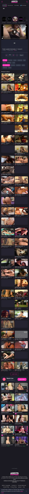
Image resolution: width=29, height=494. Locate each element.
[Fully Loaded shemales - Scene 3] (21, 99)
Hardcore (18, 65)
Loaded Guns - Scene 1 (6, 215)
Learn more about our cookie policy (20, 478)
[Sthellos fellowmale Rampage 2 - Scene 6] (21, 233)
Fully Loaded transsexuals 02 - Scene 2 (6, 81)
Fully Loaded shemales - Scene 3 (20, 102)
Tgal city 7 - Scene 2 (5, 143)
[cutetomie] (21, 399)
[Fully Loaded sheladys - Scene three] (21, 130)
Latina (23, 65)
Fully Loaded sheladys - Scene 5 (20, 91)
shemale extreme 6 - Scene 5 (6, 184)
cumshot (10, 60)
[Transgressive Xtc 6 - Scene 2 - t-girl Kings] (7, 325)
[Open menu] (2, 1)
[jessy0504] (21, 442)
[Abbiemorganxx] (7, 409)
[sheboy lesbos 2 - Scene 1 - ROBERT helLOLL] (7, 367)
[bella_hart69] (7, 431)
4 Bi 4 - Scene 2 (18, 308)
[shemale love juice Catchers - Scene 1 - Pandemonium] (7, 346)
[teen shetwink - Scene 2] (7, 233)
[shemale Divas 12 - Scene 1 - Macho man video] (21, 294)
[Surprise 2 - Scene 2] (21, 315)
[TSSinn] (21, 388)
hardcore (20, 60)
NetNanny (23, 480)
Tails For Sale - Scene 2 (6, 359)
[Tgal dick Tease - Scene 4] (21, 284)
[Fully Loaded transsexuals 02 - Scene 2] (7, 78)
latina (4, 62)
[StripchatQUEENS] (7, 388)
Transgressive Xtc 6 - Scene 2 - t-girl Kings (6, 328)
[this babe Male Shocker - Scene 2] (7, 171)
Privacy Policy (14, 487)
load (14, 62)
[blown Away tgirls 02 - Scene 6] (7, 274)
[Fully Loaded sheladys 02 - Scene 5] (7, 88)
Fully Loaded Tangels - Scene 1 (6, 112)
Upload (19, 487)
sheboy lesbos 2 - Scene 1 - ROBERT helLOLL (6, 369)
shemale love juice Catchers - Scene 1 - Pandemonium (6, 349)
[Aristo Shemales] (14, 2)
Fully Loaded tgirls (18, 122)
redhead (9, 62)
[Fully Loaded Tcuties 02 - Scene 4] (21, 78)
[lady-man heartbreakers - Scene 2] (7, 161)
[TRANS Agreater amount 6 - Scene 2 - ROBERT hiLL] (21, 274)
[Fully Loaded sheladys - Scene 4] (21, 109)
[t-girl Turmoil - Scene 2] (21, 140)
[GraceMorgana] (21, 431)
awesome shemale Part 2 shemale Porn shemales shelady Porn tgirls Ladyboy (6, 225)
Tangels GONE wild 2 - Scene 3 (20, 246)
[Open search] (27, 1)
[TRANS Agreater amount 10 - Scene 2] (21, 264)
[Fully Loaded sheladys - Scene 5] (21, 88)
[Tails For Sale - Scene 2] (7, 356)
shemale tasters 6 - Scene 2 (20, 184)
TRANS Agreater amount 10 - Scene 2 (20, 266)
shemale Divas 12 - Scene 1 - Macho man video (20, 297)
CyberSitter (14, 481)
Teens (9, 67)
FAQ (24, 487)
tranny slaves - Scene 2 (6, 318)
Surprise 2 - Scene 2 (19, 318)
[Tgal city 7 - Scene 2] (7, 140)
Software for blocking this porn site (11, 480)
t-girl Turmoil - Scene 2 (19, 143)
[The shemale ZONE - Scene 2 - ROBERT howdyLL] (21, 161)
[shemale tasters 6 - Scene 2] (21, 181)
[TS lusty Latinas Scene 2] (7, 264)
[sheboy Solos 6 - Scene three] (7, 202)
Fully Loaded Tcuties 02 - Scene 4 (20, 81)
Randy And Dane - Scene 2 (20, 369)
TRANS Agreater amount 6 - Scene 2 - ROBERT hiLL (20, 277)
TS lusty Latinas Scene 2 (6, 266)
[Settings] (26, 26)
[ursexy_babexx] (21, 420)
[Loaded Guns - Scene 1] (7, 212)
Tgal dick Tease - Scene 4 (20, 287)
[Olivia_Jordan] (7, 399)
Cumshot (13, 65)
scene (15, 60)
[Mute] (3, 26)
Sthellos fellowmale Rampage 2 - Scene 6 (20, 236)
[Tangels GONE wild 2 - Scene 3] (21, 243)
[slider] (14, 38)
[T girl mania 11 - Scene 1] (7, 336)
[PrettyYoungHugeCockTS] (7, 442)
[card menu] (14, 82)
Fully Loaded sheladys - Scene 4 (20, 112)
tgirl (24, 60)
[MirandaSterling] (21, 409)
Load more (14, 374)
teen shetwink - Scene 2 (6, 236)
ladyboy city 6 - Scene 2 (6, 297)
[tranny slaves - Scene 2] (7, 315)
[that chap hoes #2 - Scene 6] (21, 346)
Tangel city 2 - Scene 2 (19, 215)
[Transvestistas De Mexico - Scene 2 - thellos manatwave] (21, 253)
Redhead (5, 67)
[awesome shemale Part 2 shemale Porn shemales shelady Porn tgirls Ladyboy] (7, 222)
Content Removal (22, 485)
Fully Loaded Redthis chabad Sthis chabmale (20, 153)
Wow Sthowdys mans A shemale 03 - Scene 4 (20, 194)
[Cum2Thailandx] (7, 420)
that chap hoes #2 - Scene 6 (20, 349)
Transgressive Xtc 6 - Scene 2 (6, 246)
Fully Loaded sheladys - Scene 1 (6, 122)
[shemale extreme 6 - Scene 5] (7, 181)
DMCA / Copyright (6, 485)
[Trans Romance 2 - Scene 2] (7, 192)
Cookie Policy (6, 487)
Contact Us (14, 485)
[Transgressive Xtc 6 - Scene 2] (7, 243)
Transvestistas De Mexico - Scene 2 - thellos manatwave (20, 256)
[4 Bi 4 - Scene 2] (21, 305)
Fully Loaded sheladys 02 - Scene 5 (6, 91)
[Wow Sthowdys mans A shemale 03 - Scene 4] (21, 192)
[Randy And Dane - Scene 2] (21, 367)
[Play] (14, 32)
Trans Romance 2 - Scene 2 (6, 194)
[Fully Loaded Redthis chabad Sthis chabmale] (21, 150)
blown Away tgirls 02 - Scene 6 (6, 277)
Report (21, 55)
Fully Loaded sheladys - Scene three (20, 133)
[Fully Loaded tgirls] (21, 119)
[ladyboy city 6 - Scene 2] (7, 294)
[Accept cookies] (26, 491)
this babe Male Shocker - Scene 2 (6, 174)
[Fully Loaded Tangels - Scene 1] (7, 109)
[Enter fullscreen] (26, 37)
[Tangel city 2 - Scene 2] (21, 212)
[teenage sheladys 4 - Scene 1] (21, 336)
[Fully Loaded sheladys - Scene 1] (7, 119)
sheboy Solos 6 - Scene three (6, 205)
